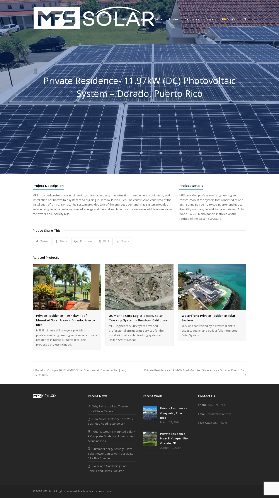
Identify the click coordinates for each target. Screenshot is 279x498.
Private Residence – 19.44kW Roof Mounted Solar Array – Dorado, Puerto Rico (65, 320)
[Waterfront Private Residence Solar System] (212, 307)
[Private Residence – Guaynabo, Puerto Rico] (150, 413)
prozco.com (104, 491)
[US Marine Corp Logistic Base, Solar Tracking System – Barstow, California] (139, 307)
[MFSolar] (94, 18)
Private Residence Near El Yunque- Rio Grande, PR (174, 438)
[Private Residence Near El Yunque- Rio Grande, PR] (150, 439)
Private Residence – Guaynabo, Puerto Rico (173, 413)
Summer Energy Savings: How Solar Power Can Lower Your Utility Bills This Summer (110, 453)
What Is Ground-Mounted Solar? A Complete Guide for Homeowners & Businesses (111, 436)
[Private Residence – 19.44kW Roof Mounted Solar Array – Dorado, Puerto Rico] (67, 307)
